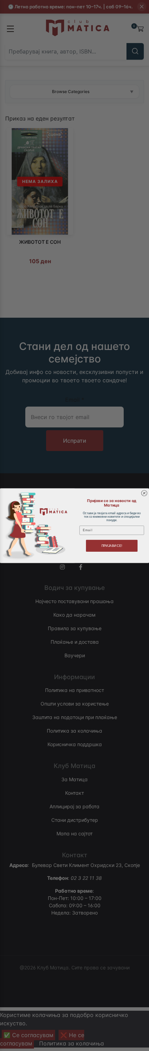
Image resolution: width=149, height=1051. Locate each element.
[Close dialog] (144, 493)
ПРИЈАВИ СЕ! (112, 545)
